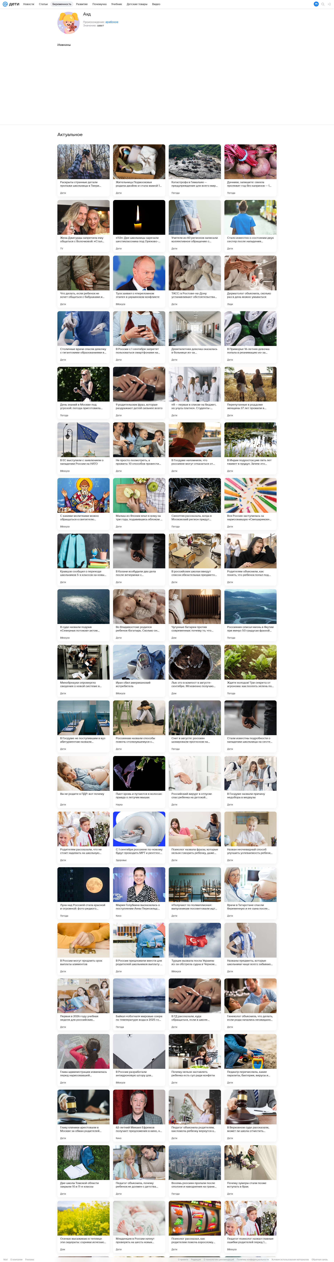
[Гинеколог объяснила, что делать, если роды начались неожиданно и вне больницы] (250, 1004)
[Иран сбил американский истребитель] (139, 671)
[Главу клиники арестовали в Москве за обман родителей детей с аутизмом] (83, 1116)
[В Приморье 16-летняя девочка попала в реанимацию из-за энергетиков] (250, 337)
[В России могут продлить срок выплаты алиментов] (83, 949)
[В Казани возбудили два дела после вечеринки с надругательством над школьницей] (139, 560)
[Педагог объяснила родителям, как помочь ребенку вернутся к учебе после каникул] (195, 1116)
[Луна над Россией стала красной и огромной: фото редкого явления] (83, 893)
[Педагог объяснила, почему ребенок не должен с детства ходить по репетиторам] (139, 1171)
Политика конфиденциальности (253, 1259)
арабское (111, 22)
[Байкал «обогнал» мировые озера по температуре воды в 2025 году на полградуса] (139, 1004)
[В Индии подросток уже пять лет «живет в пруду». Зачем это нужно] (250, 448)
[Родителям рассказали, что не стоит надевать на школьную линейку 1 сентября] (83, 838)
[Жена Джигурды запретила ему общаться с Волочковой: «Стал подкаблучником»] (83, 226)
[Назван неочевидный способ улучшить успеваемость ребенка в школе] (250, 838)
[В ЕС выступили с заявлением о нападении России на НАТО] (83, 448)
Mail (5, 1259)
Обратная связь (320, 1259)
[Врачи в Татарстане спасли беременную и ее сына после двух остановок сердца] (250, 893)
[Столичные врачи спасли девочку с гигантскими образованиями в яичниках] (83, 337)
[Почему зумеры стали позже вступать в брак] (250, 1171)
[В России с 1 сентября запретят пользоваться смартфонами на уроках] (139, 337)
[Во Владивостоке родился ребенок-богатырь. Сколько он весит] (139, 615)
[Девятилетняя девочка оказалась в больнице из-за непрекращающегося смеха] (195, 337)
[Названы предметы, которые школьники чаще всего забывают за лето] (250, 949)
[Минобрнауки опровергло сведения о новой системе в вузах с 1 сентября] (83, 671)
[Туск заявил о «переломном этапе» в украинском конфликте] (139, 282)
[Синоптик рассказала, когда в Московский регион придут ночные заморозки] (195, 504)
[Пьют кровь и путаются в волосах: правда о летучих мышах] (139, 782)
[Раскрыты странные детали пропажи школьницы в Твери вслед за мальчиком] (83, 170)
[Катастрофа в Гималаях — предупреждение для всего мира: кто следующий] (195, 170)
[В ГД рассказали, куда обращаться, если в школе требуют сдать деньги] (195, 1004)
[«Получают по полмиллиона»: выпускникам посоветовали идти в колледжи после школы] (195, 893)
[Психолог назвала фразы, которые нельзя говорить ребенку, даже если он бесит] (195, 838)
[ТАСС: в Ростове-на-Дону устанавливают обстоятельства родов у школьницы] (195, 282)
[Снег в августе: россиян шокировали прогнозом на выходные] (195, 726)
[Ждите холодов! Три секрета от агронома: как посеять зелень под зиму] (250, 671)
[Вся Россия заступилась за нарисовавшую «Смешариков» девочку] (250, 504)
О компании (16, 1259)
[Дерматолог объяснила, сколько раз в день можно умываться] (250, 282)
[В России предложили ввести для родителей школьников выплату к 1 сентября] (139, 949)
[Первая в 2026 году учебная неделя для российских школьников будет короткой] (83, 1004)
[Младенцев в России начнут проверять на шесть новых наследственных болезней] (139, 1227)
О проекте (183, 1259)
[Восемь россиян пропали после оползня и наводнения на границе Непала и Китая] (195, 1171)
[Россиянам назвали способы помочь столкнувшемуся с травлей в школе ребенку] (139, 726)
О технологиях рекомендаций (219, 1259)
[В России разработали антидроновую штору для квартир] (139, 1060)
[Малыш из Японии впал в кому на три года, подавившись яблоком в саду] (139, 504)
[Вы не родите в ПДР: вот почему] (83, 782)
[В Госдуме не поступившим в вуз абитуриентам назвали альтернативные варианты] (83, 726)
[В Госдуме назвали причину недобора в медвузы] (250, 782)
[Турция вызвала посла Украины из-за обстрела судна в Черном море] (195, 949)
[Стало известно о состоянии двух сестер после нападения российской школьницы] (250, 226)
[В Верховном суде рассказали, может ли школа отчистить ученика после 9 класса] (250, 1116)
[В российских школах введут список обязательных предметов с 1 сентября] (195, 560)
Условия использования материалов (290, 1259)
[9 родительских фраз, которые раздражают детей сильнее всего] (139, 393)
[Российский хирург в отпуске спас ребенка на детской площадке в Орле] (195, 782)
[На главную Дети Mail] (13, 4)
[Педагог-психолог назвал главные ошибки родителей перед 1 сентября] (250, 1227)
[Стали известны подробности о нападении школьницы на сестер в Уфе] (250, 726)
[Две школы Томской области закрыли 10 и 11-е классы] (83, 1171)
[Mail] (5, 4)
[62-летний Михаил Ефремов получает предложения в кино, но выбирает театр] (139, 1116)
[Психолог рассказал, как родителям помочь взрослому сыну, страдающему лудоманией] (195, 1227)
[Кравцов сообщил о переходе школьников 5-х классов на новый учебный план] (83, 560)
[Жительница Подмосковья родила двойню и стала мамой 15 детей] (139, 170)
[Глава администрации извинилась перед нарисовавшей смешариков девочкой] (83, 1060)
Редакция (196, 1259)
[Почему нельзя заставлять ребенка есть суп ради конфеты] (195, 1060)
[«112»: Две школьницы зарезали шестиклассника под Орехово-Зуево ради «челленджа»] (139, 226)
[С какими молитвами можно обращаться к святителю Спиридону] (83, 504)
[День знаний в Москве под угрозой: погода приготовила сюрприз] (83, 393)
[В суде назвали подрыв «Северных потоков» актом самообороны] (83, 615)
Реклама (29, 1259)
